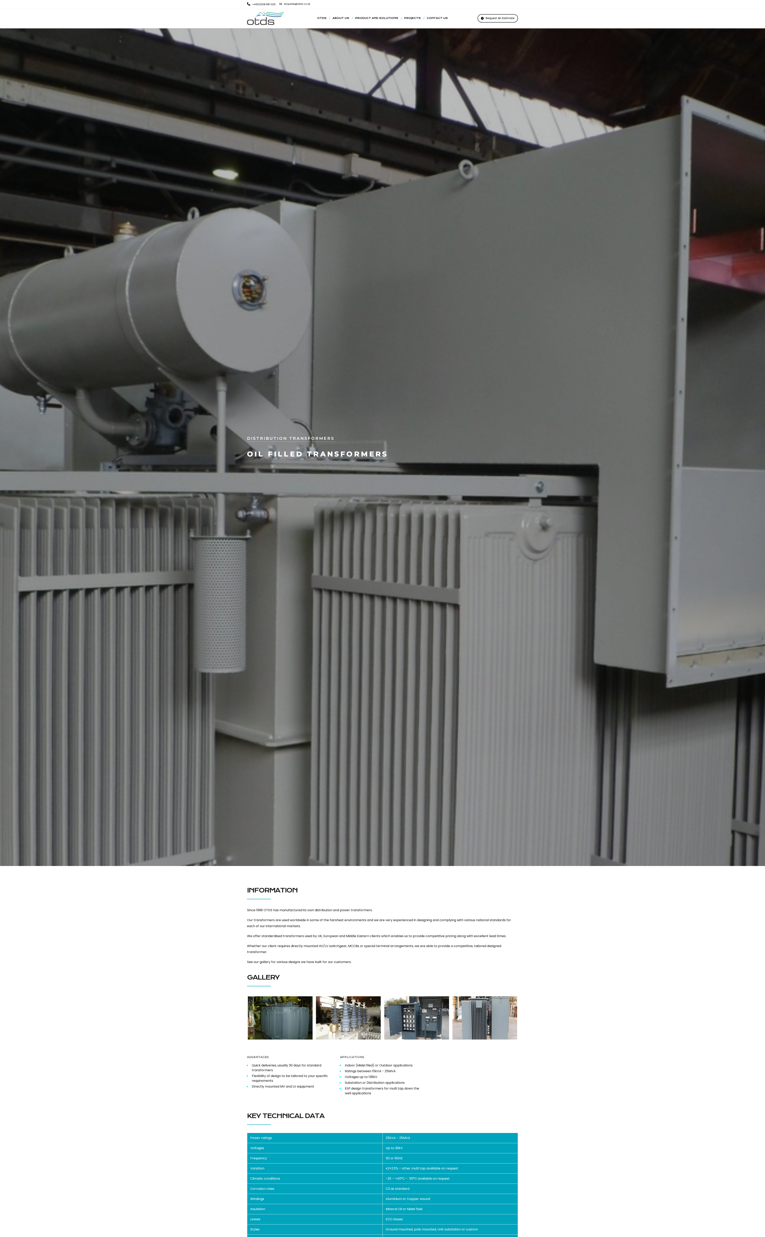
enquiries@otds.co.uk (297, 4)
